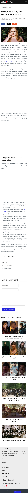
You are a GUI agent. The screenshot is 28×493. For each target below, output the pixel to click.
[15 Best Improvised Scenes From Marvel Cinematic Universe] (14, 327)
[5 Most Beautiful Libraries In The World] (14, 410)
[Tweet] (9, 24)
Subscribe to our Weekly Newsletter (11, 483)
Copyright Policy (6, 467)
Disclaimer (4, 470)
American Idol (9, 61)
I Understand (17, 491)
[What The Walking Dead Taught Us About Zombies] (14, 389)
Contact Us (4, 476)
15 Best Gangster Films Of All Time (14, 440)
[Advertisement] (14, 95)
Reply (3, 271)
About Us (4, 462)
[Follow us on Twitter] (4, 486)
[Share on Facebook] (3, 24)
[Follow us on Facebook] (2, 486)
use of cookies (9, 491)
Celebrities (9, 6)
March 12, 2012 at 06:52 (7, 265)
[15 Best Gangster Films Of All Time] (14, 431)
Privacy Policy (5, 464)
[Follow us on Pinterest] (6, 486)
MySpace (5, 231)
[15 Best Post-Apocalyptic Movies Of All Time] (14, 348)
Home (2, 6)
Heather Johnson (12, 18)
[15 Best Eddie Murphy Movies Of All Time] (14, 369)
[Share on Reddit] (14, 24)
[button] (25, 2)
